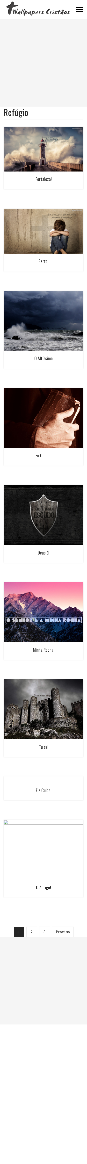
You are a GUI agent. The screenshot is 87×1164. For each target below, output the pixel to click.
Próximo (63, 932)
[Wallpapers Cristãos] (38, 9)
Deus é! (43, 552)
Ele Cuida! (43, 790)
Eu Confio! (43, 455)
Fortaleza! (44, 179)
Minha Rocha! (43, 650)
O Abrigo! (43, 887)
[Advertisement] (43, 63)
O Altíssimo (43, 358)
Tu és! (43, 747)
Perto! (43, 261)
